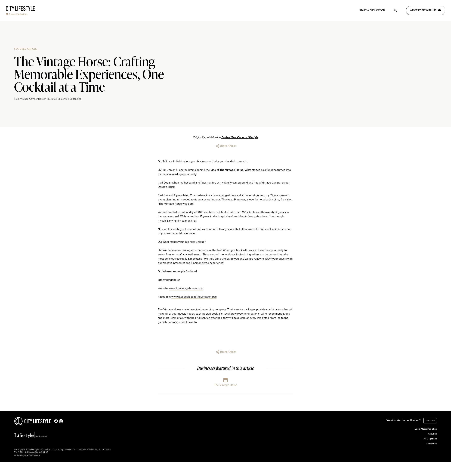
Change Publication (17, 14)
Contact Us (432, 443)
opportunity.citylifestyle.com (27, 455)
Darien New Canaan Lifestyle (239, 137)
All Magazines (430, 439)
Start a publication (372, 10)
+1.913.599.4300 (84, 449)
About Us (432, 434)
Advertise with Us (423, 10)
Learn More (430, 420)
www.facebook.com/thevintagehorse (194, 297)
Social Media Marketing (426, 429)
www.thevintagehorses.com (186, 288)
